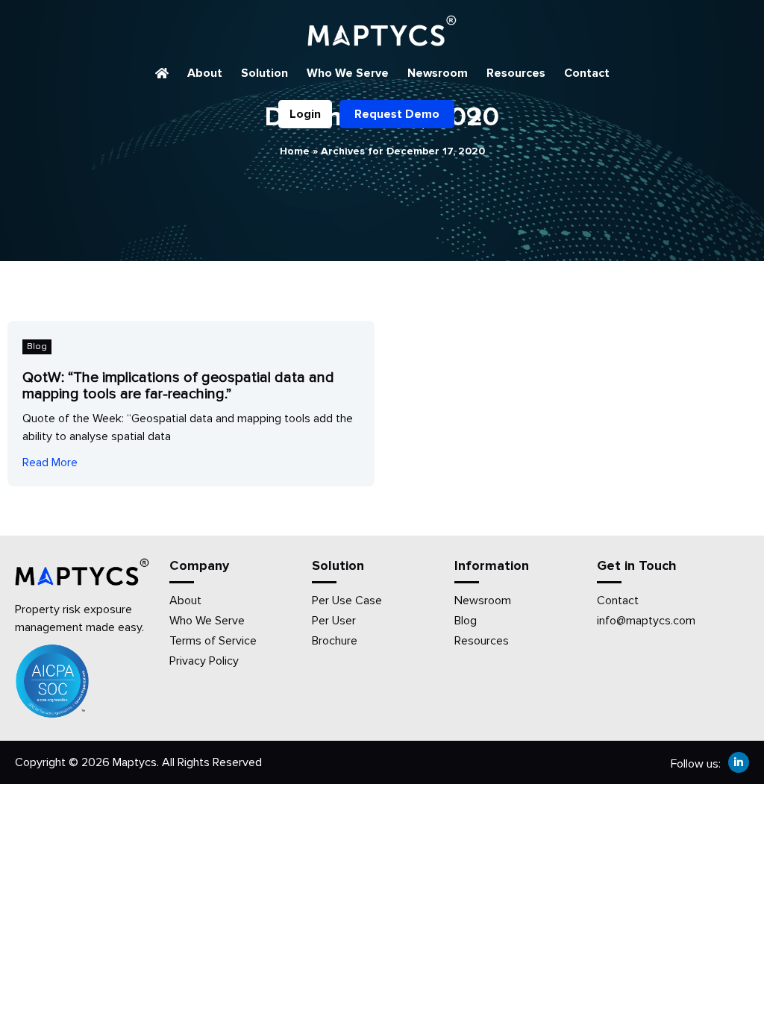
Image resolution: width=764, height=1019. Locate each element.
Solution (264, 73)
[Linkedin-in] (738, 762)
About (204, 73)
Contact (587, 73)
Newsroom (437, 73)
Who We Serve (348, 73)
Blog (37, 346)
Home (295, 151)
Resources (515, 73)
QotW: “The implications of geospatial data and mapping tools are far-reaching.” (178, 386)
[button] (474, 113)
